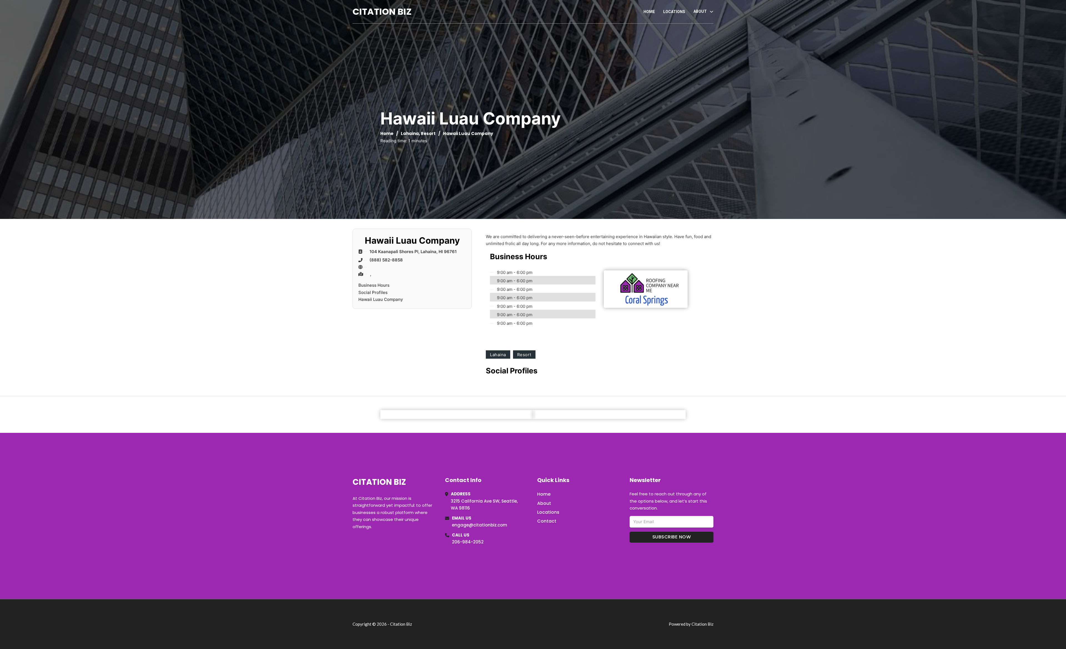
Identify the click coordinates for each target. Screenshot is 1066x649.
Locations (674, 11)
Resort (428, 133)
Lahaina (410, 133)
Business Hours (373, 285)
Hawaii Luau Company (380, 299)
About (544, 503)
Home (649, 11)
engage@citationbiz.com (479, 525)
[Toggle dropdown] (711, 12)
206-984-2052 (468, 542)
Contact (546, 521)
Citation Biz (382, 11)
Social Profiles (373, 292)
